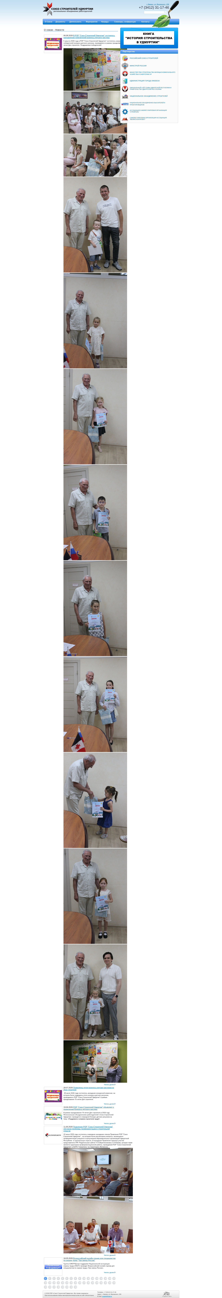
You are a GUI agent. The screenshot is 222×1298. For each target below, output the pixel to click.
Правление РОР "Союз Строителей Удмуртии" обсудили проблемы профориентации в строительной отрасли (88, 1129)
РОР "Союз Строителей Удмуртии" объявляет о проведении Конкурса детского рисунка (88, 1108)
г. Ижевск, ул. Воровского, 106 (157, 4)
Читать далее (109, 1084)
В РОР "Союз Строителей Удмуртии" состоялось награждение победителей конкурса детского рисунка (89, 37)
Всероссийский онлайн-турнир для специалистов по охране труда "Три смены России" (89, 1259)
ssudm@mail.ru (107, 1296)
